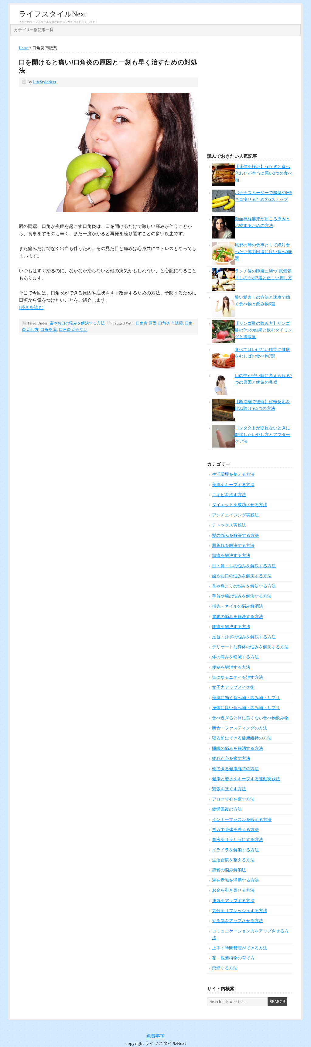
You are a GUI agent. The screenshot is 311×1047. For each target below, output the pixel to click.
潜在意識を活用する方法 (235, 880)
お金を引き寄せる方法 (233, 890)
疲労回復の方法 (227, 809)
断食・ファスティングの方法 (239, 728)
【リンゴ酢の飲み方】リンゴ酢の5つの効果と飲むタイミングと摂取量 (263, 330)
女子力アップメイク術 (233, 687)
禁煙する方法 (225, 968)
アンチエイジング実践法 (235, 515)
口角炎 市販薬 (170, 323)
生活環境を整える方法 (233, 474)
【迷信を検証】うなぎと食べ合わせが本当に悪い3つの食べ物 (263, 173)
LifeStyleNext (44, 82)
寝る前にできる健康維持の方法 (242, 738)
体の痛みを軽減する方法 (235, 657)
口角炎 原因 (146, 323)
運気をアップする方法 (233, 900)
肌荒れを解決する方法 (233, 545)
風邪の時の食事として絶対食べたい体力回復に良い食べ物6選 (263, 252)
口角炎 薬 (48, 329)
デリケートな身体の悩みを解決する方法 (250, 647)
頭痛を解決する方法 (231, 555)
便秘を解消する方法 (231, 667)
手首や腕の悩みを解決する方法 (242, 596)
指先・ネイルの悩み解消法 (237, 606)
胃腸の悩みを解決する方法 (237, 616)
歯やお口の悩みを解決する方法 (77, 323)
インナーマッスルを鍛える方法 (242, 819)
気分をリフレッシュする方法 (239, 910)
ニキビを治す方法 (229, 495)
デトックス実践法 (229, 525)
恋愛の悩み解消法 (229, 870)
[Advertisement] (249, 96)
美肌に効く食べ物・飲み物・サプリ (246, 697)
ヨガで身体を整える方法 (235, 829)
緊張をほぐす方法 (229, 789)
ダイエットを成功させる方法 (239, 505)
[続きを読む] (32, 307)
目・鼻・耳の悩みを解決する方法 (244, 566)
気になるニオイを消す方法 (237, 677)
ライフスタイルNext (52, 14)
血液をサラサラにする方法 (237, 839)
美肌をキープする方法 (233, 484)
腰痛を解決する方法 (231, 626)
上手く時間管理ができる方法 (239, 948)
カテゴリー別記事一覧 (33, 30)
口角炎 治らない (73, 329)
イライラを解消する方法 (235, 850)
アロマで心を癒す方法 (233, 799)
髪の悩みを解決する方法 (235, 535)
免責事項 (155, 1036)
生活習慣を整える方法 (233, 860)
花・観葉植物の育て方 (233, 958)
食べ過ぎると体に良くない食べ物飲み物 (250, 718)
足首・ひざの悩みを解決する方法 (244, 637)
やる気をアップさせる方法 (237, 920)
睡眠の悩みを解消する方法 (237, 748)
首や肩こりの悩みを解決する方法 (244, 586)
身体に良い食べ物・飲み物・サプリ (246, 707)
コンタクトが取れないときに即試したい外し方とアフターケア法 (262, 435)
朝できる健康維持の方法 (235, 769)
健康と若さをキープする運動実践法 (246, 779)
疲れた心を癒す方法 (231, 758)
